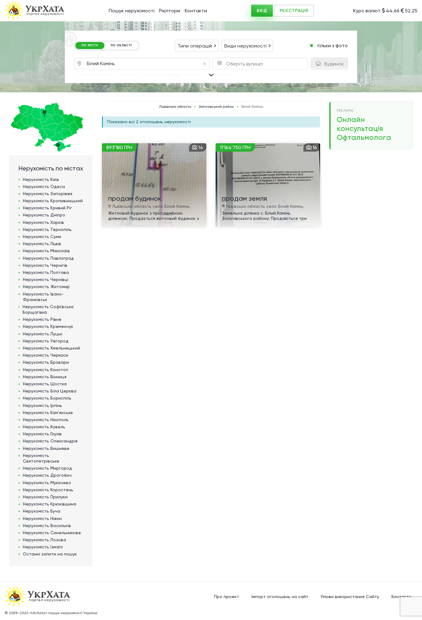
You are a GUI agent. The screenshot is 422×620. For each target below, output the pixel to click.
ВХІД (262, 10)
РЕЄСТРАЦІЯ (294, 10)
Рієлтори (169, 11)
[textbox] (246, 64)
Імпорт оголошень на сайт (279, 596)
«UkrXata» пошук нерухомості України (63, 613)
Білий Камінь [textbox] (146, 64)
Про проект (226, 596)
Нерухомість (41, 179)
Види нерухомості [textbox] (245, 46)
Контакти (196, 11)
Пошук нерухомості (131, 11)
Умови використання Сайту (350, 596)
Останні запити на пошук (50, 553)
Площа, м (162, 79)
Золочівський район (216, 107)
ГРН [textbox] (82, 80)
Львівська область (175, 107)
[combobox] (196, 46)
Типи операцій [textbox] (195, 46)
